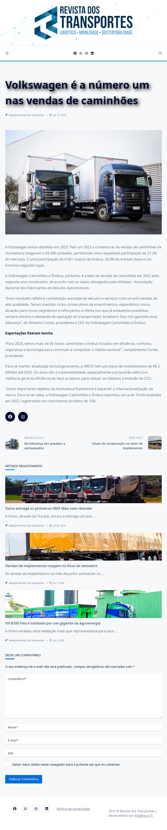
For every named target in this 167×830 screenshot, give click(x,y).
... (94, 516)
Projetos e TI (144, 815)
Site (10, 753)
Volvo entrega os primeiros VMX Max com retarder (48, 508)
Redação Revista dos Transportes (26, 115)
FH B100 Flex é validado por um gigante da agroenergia (53, 623)
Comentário (17, 679)
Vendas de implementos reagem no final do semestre (51, 565)
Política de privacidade (73, 809)
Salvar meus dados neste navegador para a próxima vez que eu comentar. (66, 764)
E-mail (13, 740)
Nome (13, 727)
